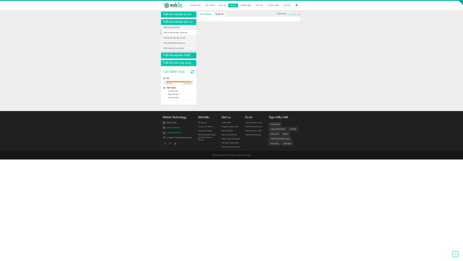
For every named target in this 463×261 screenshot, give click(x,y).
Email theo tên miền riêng (230, 147)
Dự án (233, 5)
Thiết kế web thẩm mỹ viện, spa (174, 43)
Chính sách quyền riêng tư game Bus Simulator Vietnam (207, 137)
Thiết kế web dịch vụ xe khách (173, 48)
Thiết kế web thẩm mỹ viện (280, 139)
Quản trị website (227, 131)
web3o (285, 134)
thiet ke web (275, 124)
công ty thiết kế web (278, 129)
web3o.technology (173, 128)
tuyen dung (287, 143)
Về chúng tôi (202, 123)
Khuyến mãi (219, 14)
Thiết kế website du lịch (171, 27)
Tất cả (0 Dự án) (205, 14)
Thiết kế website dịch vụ (253, 127)
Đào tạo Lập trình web (229, 135)
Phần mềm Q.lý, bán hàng (230, 143)
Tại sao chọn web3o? (205, 127)
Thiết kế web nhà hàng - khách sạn (175, 33)
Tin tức (259, 5)
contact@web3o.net (174, 133)
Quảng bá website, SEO (230, 127)
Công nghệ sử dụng (204, 131)
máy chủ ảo (275, 143)
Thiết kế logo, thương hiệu (231, 139)
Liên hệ (287, 5)
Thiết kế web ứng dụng (253, 135)
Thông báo (245, 5)
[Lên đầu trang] (455, 254)
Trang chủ (195, 5)
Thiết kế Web (226, 123)
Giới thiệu (210, 5)
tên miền (293, 129)
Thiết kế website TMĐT (253, 131)
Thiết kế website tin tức (253, 123)
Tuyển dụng (273, 5)
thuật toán (274, 134)
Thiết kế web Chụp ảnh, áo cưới (174, 38)
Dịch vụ (222, 5)
